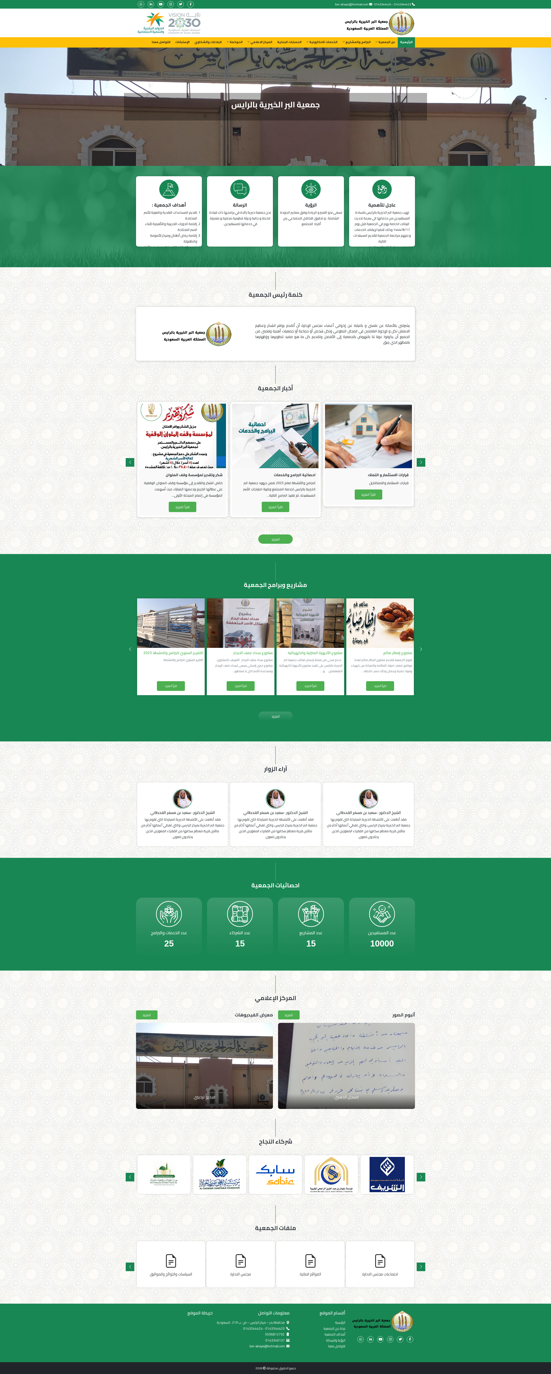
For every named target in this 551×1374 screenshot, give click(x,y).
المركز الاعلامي (261, 42)
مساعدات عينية (346, 1097)
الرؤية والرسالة (335, 1340)
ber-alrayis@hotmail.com (351, 4)
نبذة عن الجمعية (334, 1328)
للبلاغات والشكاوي (208, 42)
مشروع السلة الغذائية (395, 653)
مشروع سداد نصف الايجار (183, 653)
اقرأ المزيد (182, 507)
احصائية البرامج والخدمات (202, 475)
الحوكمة (236, 42)
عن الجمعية (386, 42)
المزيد (275, 539)
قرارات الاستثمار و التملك (295, 475)
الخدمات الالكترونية (323, 42)
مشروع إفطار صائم (328, 653)
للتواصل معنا (161, 42)
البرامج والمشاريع (358, 42)
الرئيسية (406, 42)
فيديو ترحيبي (204, 1097)
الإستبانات (182, 42)
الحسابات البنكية (289, 42)
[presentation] (421, 462)
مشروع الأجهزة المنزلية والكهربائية (245, 653)
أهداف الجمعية (335, 1334)
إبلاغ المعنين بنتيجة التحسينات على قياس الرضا (370, 475)
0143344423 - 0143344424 (392, 4)
